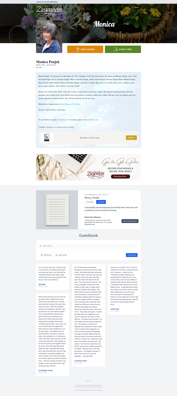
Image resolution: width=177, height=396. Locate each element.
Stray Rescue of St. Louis (70, 104)
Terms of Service (94, 387)
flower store (94, 119)
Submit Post (132, 255)
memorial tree (63, 119)
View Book (89, 202)
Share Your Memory (130, 221)
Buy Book (101, 202)
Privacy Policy (83, 387)
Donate (131, 138)
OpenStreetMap (90, 390)
